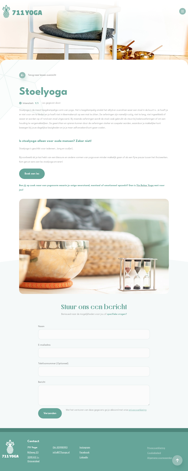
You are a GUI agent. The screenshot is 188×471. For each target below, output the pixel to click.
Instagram (81, 447)
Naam (41, 326)
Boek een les (32, 174)
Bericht (41, 382)
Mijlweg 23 (32, 452)
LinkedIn (81, 457)
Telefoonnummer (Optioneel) (53, 363)
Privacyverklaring (156, 448)
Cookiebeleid (154, 453)
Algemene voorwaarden (159, 458)
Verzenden (50, 413)
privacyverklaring (137, 410)
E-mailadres (44, 345)
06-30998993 (60, 447)
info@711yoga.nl (61, 452)
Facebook (81, 452)
